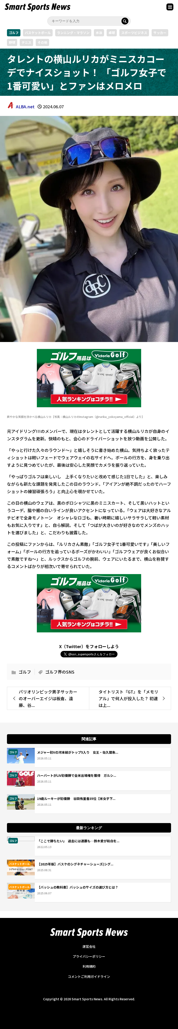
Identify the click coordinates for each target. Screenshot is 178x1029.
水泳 (99, 32)
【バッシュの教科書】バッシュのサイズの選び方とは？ (77, 887)
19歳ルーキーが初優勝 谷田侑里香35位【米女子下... (76, 798)
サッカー (159, 32)
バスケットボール (38, 32)
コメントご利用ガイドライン (89, 976)
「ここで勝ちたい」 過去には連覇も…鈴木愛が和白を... (78, 841)
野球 (12, 42)
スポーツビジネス (134, 32)
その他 (42, 42)
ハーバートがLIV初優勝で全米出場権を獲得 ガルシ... (76, 775)
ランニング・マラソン (73, 32)
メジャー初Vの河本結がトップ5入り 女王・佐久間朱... (77, 752)
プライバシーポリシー (89, 956)
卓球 (111, 32)
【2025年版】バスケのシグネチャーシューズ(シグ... (75, 864)
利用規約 (89, 966)
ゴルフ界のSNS (59, 672)
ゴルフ (14, 32)
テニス (26, 42)
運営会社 (89, 946)
